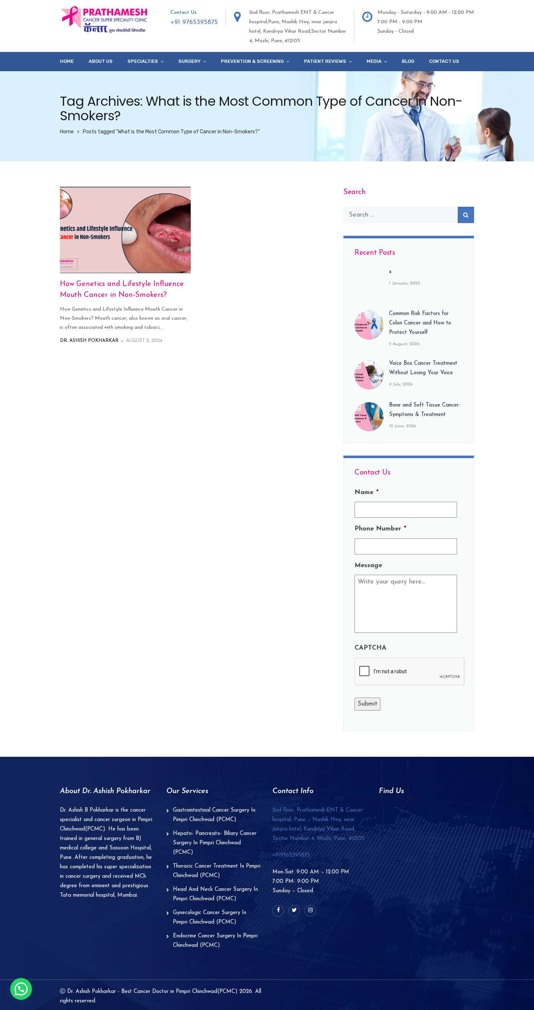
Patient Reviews (325, 61)
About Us (101, 61)
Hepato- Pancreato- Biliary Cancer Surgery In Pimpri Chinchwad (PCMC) (214, 843)
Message (368, 565)
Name (367, 492)
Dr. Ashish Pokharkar (89, 340)
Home (67, 61)
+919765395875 (291, 855)
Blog (408, 61)
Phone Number (380, 529)
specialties (143, 61)
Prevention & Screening (252, 61)
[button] (21, 989)
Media (374, 61)
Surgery (189, 61)
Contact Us (444, 61)
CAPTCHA (371, 648)
